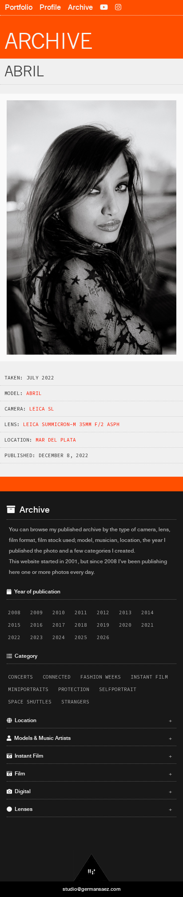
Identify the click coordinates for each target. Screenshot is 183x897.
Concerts (20, 677)
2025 (81, 637)
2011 (81, 612)
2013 (125, 612)
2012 (103, 612)
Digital (92, 791)
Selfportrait (117, 689)
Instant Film (149, 677)
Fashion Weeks (100, 677)
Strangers (75, 702)
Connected (57, 677)
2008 (14, 612)
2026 (103, 637)
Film (92, 774)
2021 (147, 625)
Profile (50, 7)
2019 (103, 625)
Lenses (92, 809)
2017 (58, 625)
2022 (14, 637)
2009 (36, 612)
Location (92, 720)
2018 (81, 625)
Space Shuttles (30, 702)
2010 (58, 612)
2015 (14, 625)
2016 (36, 625)
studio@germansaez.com (92, 889)
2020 (125, 625)
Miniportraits (28, 689)
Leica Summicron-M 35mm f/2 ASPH (71, 424)
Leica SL (41, 409)
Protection (73, 689)
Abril (34, 393)
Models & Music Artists (92, 738)
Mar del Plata (56, 440)
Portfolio (18, 7)
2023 (36, 637)
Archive (80, 7)
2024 (58, 637)
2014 (147, 612)
